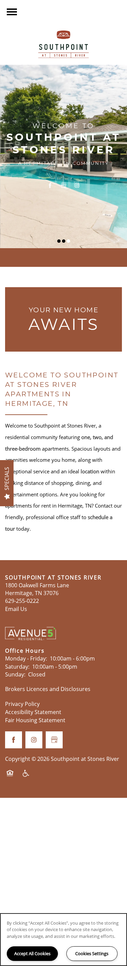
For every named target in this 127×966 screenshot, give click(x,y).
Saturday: (17, 666)
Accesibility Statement (33, 712)
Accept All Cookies (32, 953)
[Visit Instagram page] (77, 185)
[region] (63, 939)
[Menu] (12, 12)
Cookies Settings (91, 953)
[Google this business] (64, 185)
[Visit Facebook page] (50, 185)
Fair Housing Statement (35, 720)
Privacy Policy (22, 704)
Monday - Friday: (26, 658)
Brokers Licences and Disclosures (47, 689)
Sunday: (15, 674)
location (90, 471)
